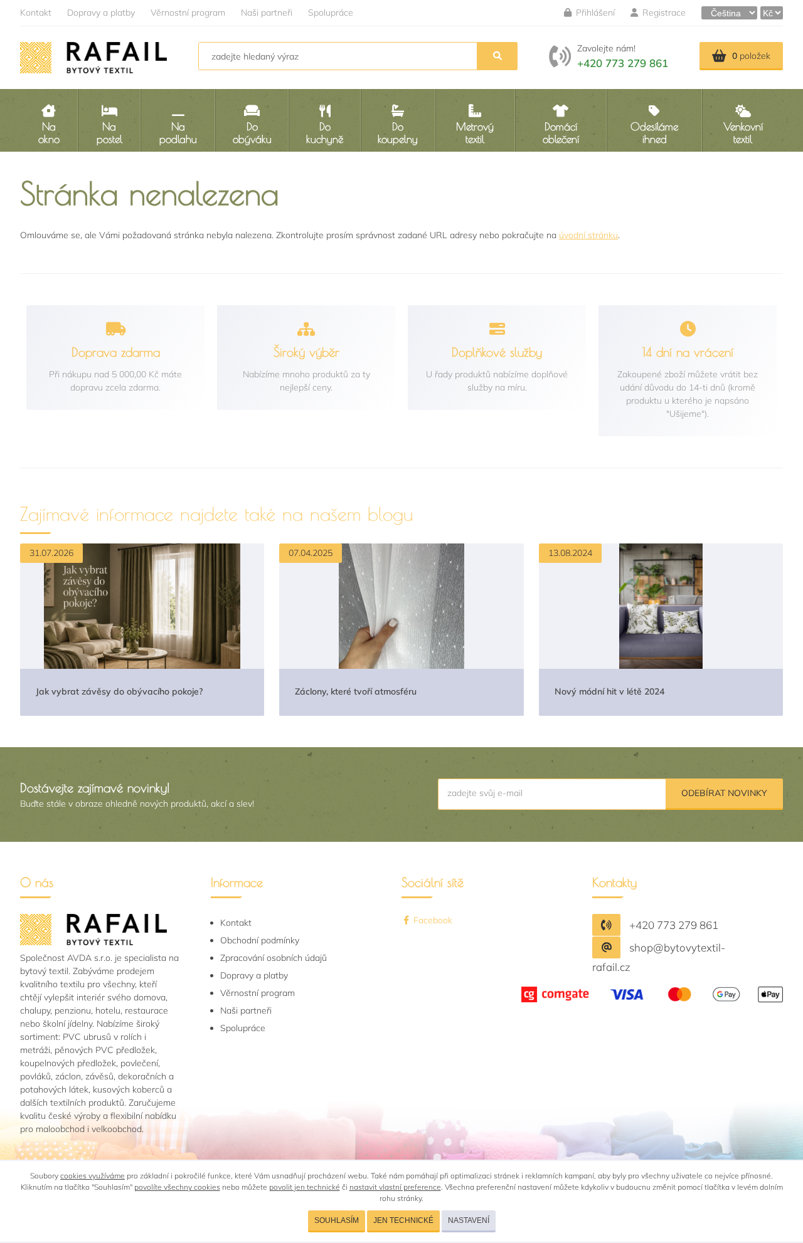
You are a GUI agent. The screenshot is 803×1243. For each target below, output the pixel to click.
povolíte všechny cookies (177, 1187)
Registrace (663, 12)
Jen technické (403, 1220)
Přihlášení (594, 12)
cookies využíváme (92, 1175)
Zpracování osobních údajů (273, 957)
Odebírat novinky (724, 793)
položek (751, 55)
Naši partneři (266, 12)
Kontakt (35, 12)
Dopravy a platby (101, 12)
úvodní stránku (588, 235)
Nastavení (468, 1220)
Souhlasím (336, 1220)
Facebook (431, 920)
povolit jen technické (304, 1187)
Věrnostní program (188, 12)
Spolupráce (330, 12)
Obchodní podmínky (259, 940)
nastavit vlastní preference (395, 1187)
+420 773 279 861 (622, 63)
